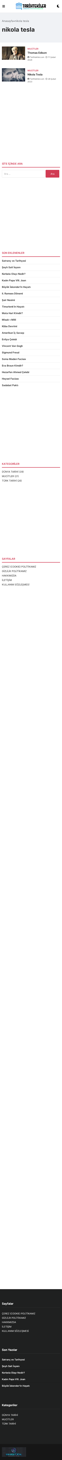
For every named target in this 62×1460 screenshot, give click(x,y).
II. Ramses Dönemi (12, 293)
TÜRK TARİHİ (9, 480)
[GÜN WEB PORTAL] (31, 1452)
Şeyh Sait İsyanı (11, 267)
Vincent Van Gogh (12, 345)
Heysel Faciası (10, 378)
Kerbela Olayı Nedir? (13, 273)
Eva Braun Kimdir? (12, 365)
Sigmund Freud (10, 352)
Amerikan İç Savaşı (13, 332)
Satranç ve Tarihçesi (14, 260)
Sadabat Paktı (10, 385)
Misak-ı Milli (9, 319)
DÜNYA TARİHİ (10, 471)
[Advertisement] (31, 125)
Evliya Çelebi (9, 339)
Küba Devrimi (9, 326)
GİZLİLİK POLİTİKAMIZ (14, 571)
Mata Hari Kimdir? (12, 313)
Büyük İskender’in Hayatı (16, 286)
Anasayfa (7, 21)
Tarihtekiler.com (37, 57)
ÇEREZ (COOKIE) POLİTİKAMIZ (19, 566)
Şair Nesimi (8, 300)
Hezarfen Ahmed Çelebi (15, 372)
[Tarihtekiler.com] (31, 6)
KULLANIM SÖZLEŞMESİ (15, 584)
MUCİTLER (8, 476)
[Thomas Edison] (13, 53)
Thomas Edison (37, 52)
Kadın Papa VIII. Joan (14, 280)
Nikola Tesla (35, 74)
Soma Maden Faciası (14, 359)
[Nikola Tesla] (13, 75)
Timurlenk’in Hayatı (13, 306)
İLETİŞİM (7, 580)
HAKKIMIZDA (9, 575)
